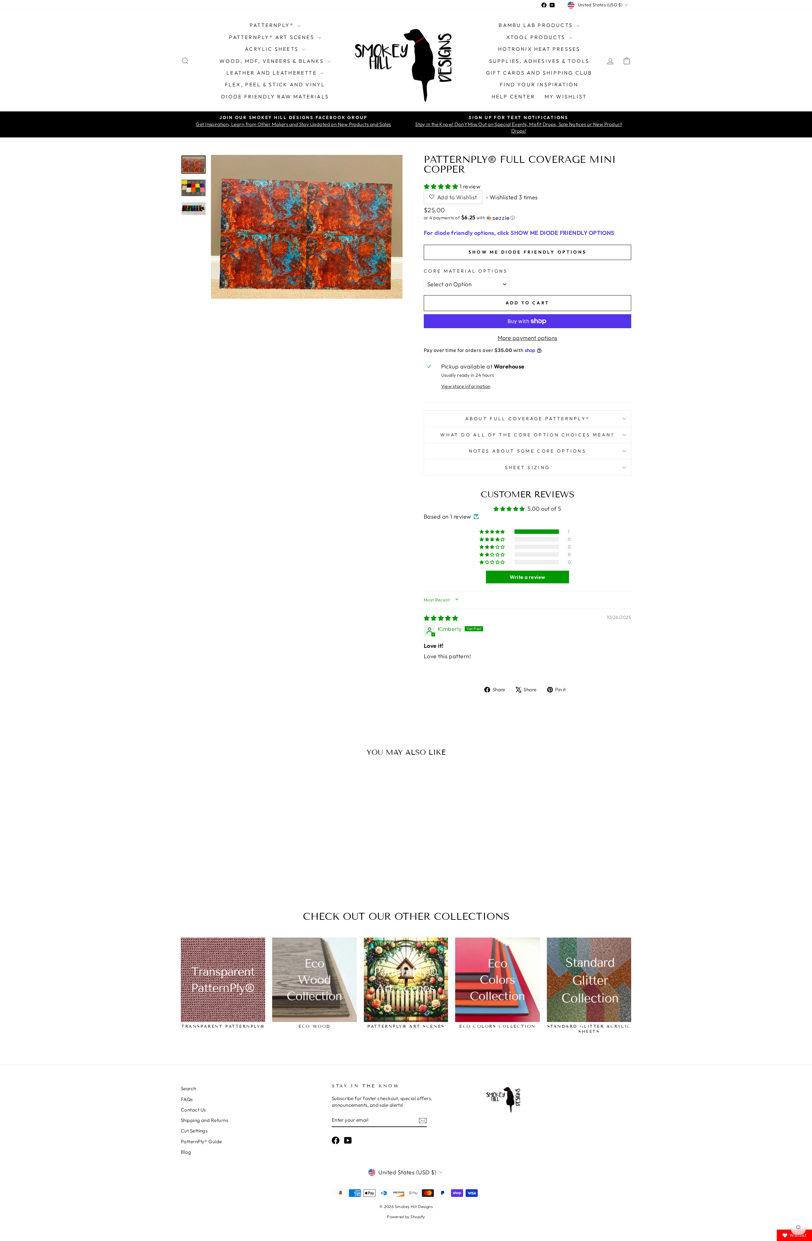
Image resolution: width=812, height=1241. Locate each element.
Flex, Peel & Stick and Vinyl (275, 84)
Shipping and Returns (204, 1120)
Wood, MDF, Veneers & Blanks (272, 61)
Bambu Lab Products (537, 25)
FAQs (187, 1099)
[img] (441, 618)
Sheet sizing (527, 467)
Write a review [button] (527, 577)
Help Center (513, 96)
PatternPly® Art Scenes (272, 37)
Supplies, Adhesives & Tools (539, 61)
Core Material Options (466, 271)
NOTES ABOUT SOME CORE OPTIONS (527, 451)
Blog (186, 1152)
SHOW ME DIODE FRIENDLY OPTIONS (527, 252)
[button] (442, 186)
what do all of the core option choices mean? (527, 435)
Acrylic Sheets (272, 49)
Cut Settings (194, 1131)
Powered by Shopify (406, 1216)
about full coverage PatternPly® (527, 418)
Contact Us (193, 1110)
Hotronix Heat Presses (539, 49)
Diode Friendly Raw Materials (275, 96)
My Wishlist (566, 96)
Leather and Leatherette (272, 73)
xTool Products (536, 37)
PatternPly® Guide (201, 1141)
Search (188, 1088)
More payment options (528, 338)
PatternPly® (273, 25)
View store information (466, 386)
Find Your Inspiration (539, 84)
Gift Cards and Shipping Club (539, 73)
